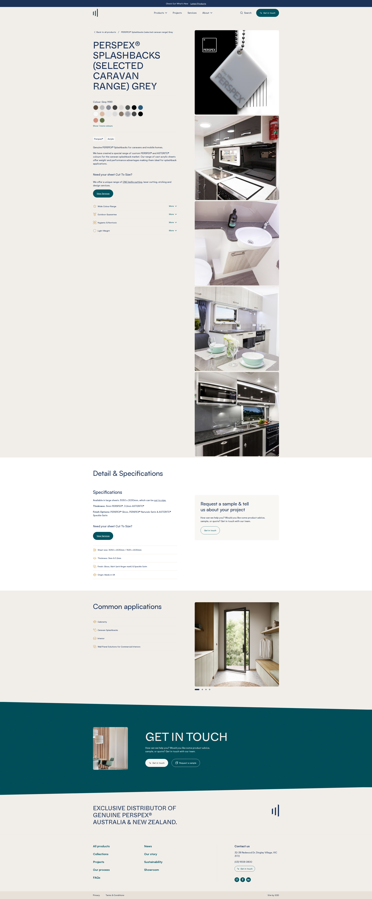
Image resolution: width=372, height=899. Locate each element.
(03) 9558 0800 (243, 861)
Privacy (96, 895)
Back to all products (106, 32)
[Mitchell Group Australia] (110, 13)
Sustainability (153, 862)
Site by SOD (273, 895)
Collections (100, 854)
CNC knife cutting (132, 181)
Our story (150, 854)
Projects (98, 862)
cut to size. (160, 500)
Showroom (151, 870)
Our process (101, 870)
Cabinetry (102, 622)
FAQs (96, 877)
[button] (197, 689)
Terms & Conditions (115, 895)
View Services (103, 193)
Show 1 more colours (103, 126)
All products (101, 846)
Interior (101, 638)
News (148, 846)
